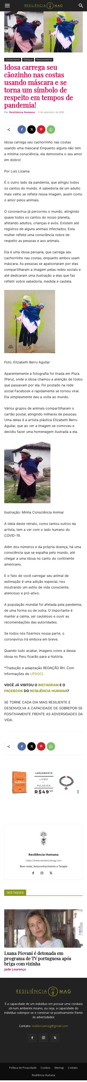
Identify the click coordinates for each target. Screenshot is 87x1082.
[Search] (81, 5)
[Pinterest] (41, 129)
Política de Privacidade (23, 1068)
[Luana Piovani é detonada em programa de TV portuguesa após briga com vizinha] (43, 928)
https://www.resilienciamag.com (43, 860)
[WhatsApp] (51, 129)
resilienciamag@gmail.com (50, 1026)
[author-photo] (43, 848)
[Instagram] (43, 873)
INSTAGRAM (48, 685)
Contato (73, 1068)
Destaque (28, 59)
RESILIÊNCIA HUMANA (48, 691)
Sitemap (59, 1068)
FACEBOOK (13, 691)
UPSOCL (36, 674)
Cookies (45, 1068)
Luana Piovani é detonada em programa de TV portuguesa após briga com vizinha (37, 958)
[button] (7, 5)
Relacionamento (44, 59)
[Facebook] (22, 129)
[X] (31, 129)
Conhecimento (12, 59)
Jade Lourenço (15, 969)
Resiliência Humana (22, 112)
